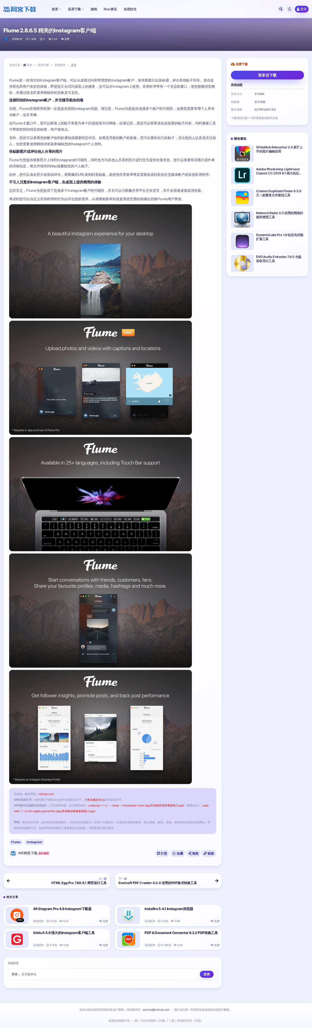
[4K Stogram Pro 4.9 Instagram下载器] (17, 915)
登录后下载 (267, 75)
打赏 (163, 853)
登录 (303, 9)
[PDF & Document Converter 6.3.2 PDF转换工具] (128, 939)
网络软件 (38, 921)
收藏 (179, 853)
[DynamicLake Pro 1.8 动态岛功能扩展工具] (242, 241)
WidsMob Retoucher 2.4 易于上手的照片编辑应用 (279, 149)
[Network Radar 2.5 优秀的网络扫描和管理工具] (242, 219)
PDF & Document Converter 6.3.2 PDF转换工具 (181, 933)
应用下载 (43, 65)
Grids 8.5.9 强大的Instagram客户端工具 (64, 933)
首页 (29, 65)
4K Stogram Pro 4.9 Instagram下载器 (62, 909)
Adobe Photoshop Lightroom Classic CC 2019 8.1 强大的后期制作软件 (279, 173)
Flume (16, 842)
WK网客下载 (33, 853)
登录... (16, 974)
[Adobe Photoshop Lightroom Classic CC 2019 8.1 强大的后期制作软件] (242, 175)
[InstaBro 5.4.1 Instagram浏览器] (128, 915)
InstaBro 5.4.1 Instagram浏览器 (169, 909)
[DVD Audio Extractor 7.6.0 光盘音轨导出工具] (242, 263)
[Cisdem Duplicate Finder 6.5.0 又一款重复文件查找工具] (242, 197)
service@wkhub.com (156, 1009)
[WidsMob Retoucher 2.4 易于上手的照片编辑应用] (242, 153)
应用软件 (17, 39)
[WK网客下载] (6, 39)
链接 (210, 853)
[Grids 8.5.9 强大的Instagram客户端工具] (17, 939)
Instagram (34, 842)
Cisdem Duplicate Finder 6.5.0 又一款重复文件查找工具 (278, 193)
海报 (194, 853)
